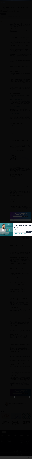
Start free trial (29, 231)
